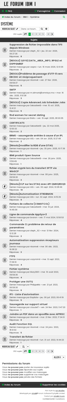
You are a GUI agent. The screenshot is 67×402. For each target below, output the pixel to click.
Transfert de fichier (21, 336)
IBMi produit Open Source (25, 155)
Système (7, 24)
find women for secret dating (27, 115)
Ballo (32, 118)
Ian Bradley (60, 390)
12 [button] (48, 34)
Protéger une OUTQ (21, 281)
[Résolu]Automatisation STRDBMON (31, 194)
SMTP (13, 89)
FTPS (12, 256)
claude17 (34, 307)
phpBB (34, 393)
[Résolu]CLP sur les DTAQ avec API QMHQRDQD (38, 184)
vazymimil (35, 259)
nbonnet (34, 80)
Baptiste (34, 297)
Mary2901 (34, 272)
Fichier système (19, 268)
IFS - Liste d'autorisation (24, 294)
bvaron (33, 217)
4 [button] (39, 34)
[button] (25, 34)
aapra (33, 67)
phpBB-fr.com (59, 396)
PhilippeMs (35, 284)
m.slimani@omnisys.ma (42, 92)
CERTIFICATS (17, 122)
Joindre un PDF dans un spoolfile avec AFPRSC (37, 314)
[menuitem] (8, 11)
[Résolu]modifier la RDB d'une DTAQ (31, 145)
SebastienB (35, 105)
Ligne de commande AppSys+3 (28, 214)
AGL (32, 138)
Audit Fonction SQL (21, 324)
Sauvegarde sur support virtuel (28, 304)
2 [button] (32, 34)
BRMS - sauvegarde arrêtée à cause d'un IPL (36, 135)
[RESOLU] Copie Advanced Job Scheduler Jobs (37, 102)
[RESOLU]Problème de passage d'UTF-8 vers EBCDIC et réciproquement (36, 75)
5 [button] (43, 34)
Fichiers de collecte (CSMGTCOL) (30, 203)
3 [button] (36, 34)
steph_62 (34, 51)
